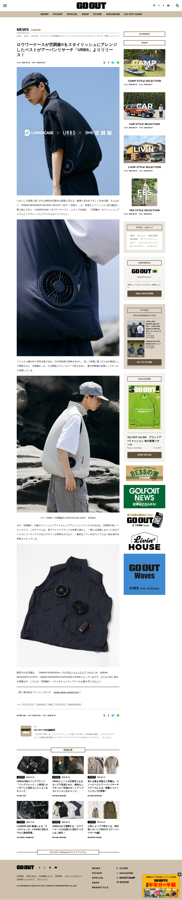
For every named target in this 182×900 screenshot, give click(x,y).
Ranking (144, 11)
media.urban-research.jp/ (66, 692)
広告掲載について (46, 876)
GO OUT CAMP (133, 14)
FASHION (35, 30)
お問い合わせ (31, 876)
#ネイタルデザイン (137, 246)
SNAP (85, 14)
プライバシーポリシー (73, 876)
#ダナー (133, 243)
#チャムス (141, 236)
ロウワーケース (60, 704)
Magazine (113, 14)
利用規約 (58, 876)
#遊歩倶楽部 (153, 236)
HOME (19, 36)
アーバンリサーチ (28, 704)
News (45, 14)
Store (97, 14)
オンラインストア (78, 672)
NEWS (26, 36)
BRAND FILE (100, 887)
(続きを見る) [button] (106, 737)
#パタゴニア (152, 246)
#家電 (132, 236)
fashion (34, 36)
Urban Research (74, 704)
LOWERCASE (41, 704)
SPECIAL (72, 14)
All (35, 11)
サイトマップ (42, 879)
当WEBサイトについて (25, 879)
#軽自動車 (134, 239)
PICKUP (57, 14)
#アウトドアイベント (149, 239)
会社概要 (20, 876)
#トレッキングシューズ (148, 243)
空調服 (50, 704)
